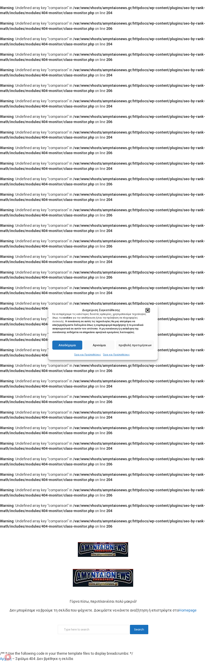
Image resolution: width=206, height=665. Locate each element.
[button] (148, 310)
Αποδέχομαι (67, 345)
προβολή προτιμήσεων (134, 345)
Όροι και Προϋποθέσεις (87, 354)
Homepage (188, 610)
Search (139, 629)
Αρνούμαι (99, 345)
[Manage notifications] (8, 657)
